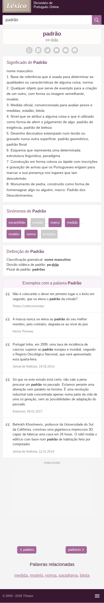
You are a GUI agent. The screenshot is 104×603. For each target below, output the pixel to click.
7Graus (28, 596)
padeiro (28, 550)
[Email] (65, 50)
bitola (85, 575)
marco (55, 222)
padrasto (74, 550)
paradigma (68, 575)
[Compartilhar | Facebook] (38, 50)
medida (72, 222)
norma (31, 234)
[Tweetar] (47, 50)
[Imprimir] (74, 50)
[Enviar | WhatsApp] (29, 50)
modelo (14, 234)
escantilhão (17, 222)
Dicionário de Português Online (46, 5)
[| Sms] (56, 50)
